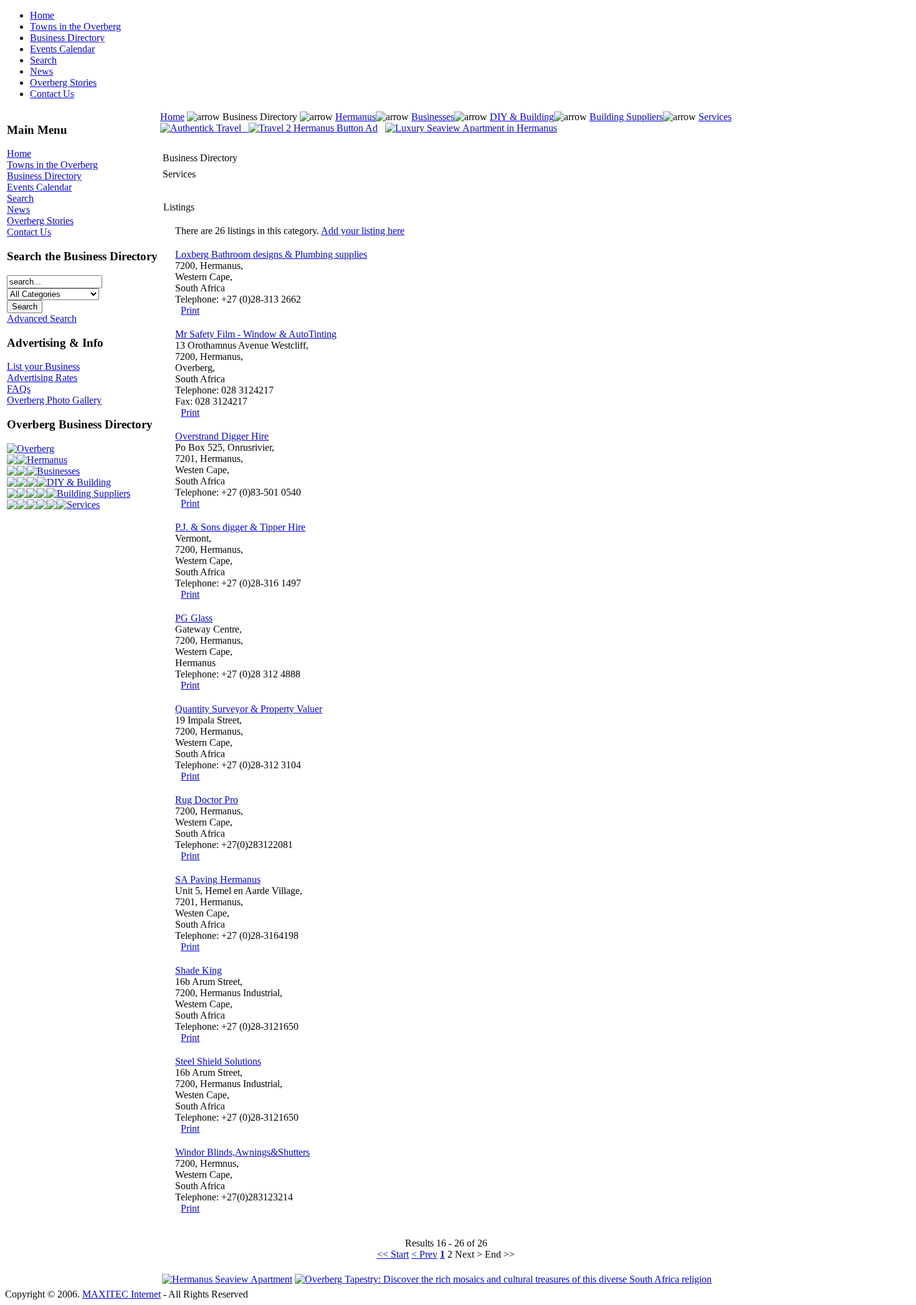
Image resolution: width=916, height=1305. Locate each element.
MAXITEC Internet (121, 1294)
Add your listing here (362, 230)
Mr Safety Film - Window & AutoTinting (255, 334)
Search (43, 60)
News (41, 71)
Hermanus (47, 460)
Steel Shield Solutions (218, 1061)
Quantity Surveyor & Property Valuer (248, 709)
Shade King (198, 970)
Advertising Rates (42, 377)
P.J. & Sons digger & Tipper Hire (240, 527)
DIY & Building (79, 482)
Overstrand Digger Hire (222, 436)
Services (83, 504)
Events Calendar (62, 49)
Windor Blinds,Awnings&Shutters (242, 1152)
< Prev (424, 1254)
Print (190, 310)
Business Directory (67, 37)
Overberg (35, 448)
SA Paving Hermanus (217, 879)
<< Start (393, 1254)
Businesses (58, 471)
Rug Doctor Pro (206, 799)
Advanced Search (42, 318)
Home (42, 15)
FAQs (19, 389)
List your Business (43, 366)
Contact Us (52, 93)
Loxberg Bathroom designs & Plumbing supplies (271, 254)
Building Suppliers (93, 493)
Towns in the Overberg (75, 26)
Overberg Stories (63, 82)
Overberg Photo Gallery (54, 400)
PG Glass (193, 618)
